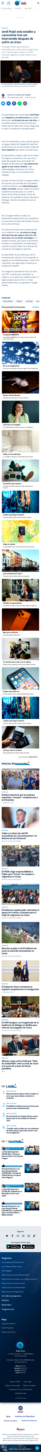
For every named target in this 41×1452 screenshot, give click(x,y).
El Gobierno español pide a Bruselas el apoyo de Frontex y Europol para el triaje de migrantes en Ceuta (20, 913)
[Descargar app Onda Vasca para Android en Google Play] (14, 1246)
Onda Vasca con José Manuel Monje (15, 1275)
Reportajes (6, 1305)
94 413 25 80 (21, 1356)
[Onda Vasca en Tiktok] (34, 1236)
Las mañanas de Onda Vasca (13, 1262)
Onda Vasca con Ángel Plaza (13, 1292)
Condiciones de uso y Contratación (20, 1389)
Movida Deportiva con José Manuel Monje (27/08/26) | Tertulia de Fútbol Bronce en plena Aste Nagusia (11, 1173)
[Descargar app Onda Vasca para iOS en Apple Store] (28, 1246)
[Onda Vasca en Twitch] (28, 1236)
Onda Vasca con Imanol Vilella (13, 1287)
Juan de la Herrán (8, 1324)
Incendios (18, 8)
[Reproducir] (28, 1152)
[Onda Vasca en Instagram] (23, 1236)
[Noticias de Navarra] (29, 1420)
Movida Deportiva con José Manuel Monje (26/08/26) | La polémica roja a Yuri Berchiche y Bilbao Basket (12, 1210)
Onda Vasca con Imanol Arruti (13, 1283)
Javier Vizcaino (7, 1328)
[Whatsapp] (19, 103)
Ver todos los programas (11, 1296)
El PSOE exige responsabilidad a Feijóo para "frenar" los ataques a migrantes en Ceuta (18, 874)
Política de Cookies (29, 1386)
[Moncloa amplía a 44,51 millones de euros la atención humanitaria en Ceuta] (20, 932)
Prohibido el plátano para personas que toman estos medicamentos (22, 1107)
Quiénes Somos (15, 1382)
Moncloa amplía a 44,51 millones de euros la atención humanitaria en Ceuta (19, 951)
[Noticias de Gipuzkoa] (24, 1416)
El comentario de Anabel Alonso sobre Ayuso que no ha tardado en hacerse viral (22, 1118)
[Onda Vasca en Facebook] (12, 1236)
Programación (8, 1309)
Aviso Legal (27, 1382)
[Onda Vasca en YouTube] (18, 1236)
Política (5, 792)
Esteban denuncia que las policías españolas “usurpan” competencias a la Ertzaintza (20, 797)
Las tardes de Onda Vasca (12, 1266)
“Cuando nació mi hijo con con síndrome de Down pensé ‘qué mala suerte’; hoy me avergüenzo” (22, 1130)
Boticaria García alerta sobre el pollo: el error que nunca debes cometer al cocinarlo (22, 1096)
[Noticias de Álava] (10, 1420)
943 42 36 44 (21, 1362)
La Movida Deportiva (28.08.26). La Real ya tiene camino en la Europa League (12, 1155)
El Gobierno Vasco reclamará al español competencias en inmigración (20, 988)
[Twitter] (3, 103)
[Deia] (8, 1416)
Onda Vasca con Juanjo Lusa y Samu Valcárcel (19, 1279)
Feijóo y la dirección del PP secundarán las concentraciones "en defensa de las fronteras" (19, 836)
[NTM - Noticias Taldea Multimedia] (20, 1409)
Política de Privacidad (12, 1386)
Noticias (5, 1300)
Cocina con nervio (8, 1332)
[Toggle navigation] (2, 3)
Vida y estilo (11, 1091)
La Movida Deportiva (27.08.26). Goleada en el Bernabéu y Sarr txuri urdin (12, 1192)
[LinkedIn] (9, 103)
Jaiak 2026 (27, 8)
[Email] (25, 103)
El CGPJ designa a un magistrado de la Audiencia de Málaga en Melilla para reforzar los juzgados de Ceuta (20, 1025)
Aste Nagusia (7, 8)
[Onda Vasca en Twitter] (7, 1236)
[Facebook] (14, 103)
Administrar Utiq (20, 1393)
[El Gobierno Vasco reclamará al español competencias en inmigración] (20, 971)
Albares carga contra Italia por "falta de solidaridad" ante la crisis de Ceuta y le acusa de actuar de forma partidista (20, 1065)
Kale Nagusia (7, 1271)
